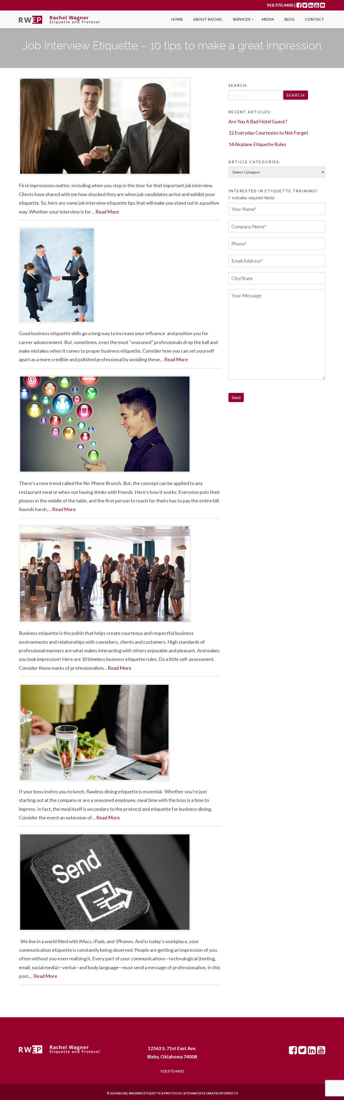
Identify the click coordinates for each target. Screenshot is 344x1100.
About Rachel (208, 19)
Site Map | (204, 1093)
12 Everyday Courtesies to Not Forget (268, 133)
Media (268, 19)
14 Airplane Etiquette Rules (257, 144)
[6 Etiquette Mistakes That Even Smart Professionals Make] (119, 275)
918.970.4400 (280, 5)
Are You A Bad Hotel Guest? (257, 121)
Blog (289, 19)
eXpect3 (231, 1093)
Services (242, 19)
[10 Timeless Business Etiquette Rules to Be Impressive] (119, 574)
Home (177, 19)
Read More (107, 212)
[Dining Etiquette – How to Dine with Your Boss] (119, 732)
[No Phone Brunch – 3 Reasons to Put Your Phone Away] (119, 424)
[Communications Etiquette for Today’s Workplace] (119, 882)
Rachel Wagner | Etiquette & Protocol (149, 1093)
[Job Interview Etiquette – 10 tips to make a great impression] (119, 126)
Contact (314, 19)
